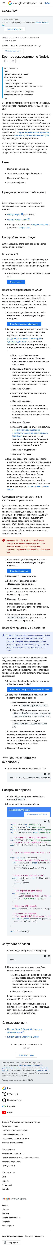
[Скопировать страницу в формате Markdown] (13, 61)
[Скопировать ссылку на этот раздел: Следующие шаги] (30, 1022)
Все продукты (8, 1226)
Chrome (5, 1209)
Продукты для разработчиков (14, 1130)
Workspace (30, 3)
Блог (4, 1177)
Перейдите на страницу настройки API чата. (29, 689)
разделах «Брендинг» (17, 338)
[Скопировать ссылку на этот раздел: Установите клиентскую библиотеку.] (22, 762)
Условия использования (12, 1143)
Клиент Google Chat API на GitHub (23, 1037)
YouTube (5, 1189)
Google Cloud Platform (11, 1217)
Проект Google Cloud (17, 219)
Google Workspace (19, 37)
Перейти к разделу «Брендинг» (24, 324)
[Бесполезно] (40, 45)
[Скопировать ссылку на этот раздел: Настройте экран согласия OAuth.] (45, 290)
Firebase (5, 1213)
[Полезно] (36, 45)
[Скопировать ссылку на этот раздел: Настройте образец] (33, 790)
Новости (5, 1181)
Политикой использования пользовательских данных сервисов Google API (30, 433)
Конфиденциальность (34, 1236)
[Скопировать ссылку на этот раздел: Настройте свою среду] (38, 237)
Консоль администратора (13, 1154)
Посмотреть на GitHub (37, 814)
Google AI (6, 1222)
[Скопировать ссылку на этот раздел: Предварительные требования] (4, 196)
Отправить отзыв (12, 51)
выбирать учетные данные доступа (31, 135)
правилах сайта (42, 1070)
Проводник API (8, 1166)
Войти (47, 3)
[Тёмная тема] (45, 774)
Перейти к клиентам (19, 571)
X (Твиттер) (7, 1185)
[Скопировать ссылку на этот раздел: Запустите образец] (32, 944)
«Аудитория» (35, 338)
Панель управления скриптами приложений (20, 1158)
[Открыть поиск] (41, 3)
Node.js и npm (13, 214)
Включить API (16, 282)
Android (5, 1205)
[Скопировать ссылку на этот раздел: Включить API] (20, 254)
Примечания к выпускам (12, 1134)
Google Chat (9, 11)
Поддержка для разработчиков (15, 1138)
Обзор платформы (10, 1126)
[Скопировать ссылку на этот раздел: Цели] (12, 162)
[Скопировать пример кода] (49, 774)
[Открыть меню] (4, 3)
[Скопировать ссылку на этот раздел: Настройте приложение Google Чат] (47, 628)
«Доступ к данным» (16, 341)
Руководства (10, 40)
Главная (5, 37)
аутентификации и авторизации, (34, 132)
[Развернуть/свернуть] (17, 68)
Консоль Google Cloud (11, 1162)
